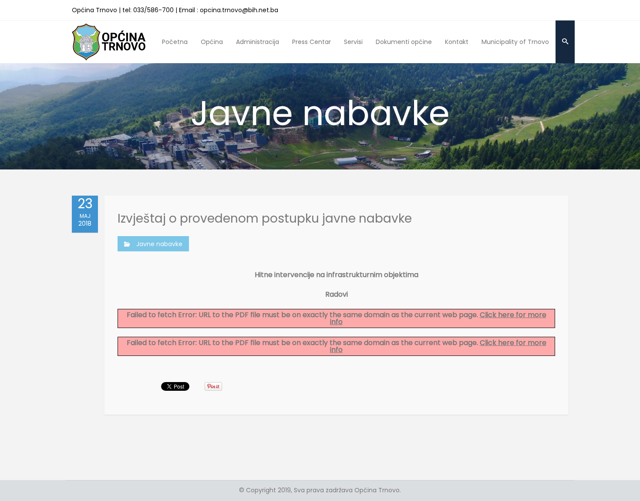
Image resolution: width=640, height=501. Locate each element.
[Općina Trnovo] (109, 42)
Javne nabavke (159, 244)
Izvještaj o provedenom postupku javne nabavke (265, 218)
